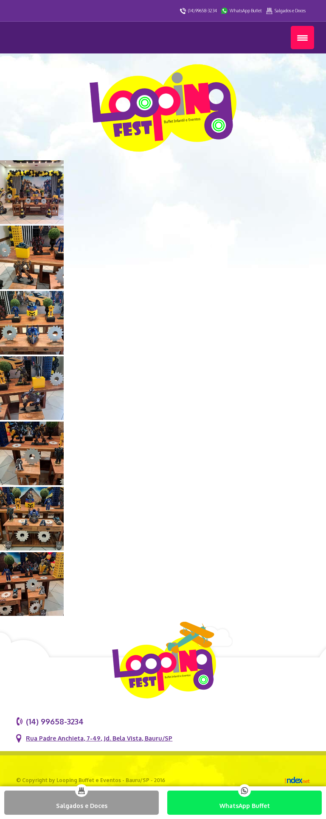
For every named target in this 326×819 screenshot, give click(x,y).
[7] (32, 548)
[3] (32, 287)
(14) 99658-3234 (202, 10)
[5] (32, 417)
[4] (32, 352)
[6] (32, 482)
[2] (32, 221)
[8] (32, 613)
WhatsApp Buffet (246, 10)
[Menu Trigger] (302, 37)
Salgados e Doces (290, 10)
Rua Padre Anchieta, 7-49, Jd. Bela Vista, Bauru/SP (99, 738)
